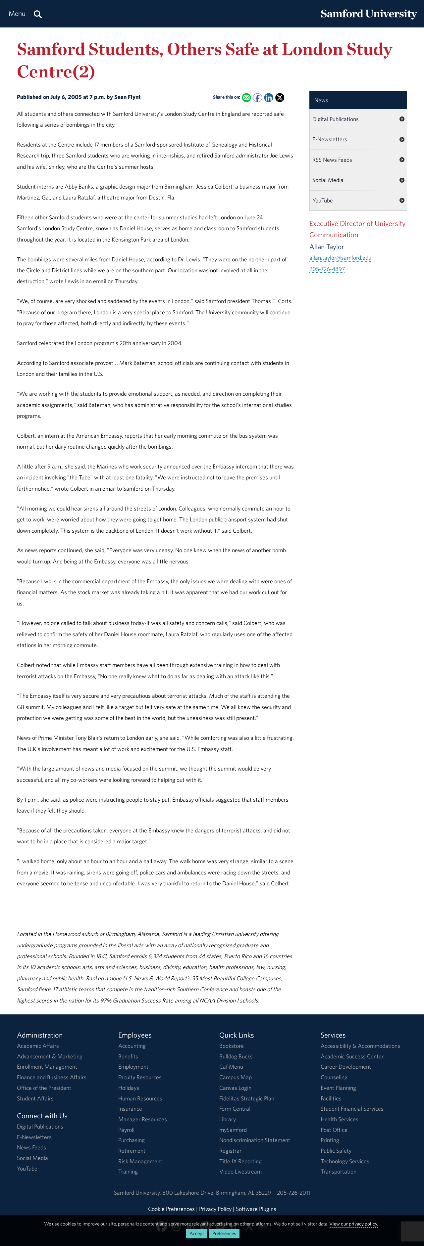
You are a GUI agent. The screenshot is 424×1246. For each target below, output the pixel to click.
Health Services (339, 1119)
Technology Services (345, 1161)
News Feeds (31, 1147)
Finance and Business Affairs (51, 1077)
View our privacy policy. (353, 1224)
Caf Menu (231, 1066)
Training (128, 1171)
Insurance (130, 1108)
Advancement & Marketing (49, 1056)
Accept (196, 1233)
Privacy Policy (215, 1209)
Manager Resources (142, 1119)
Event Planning (338, 1087)
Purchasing (131, 1140)
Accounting (132, 1045)
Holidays (128, 1087)
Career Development (346, 1066)
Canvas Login (235, 1087)
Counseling (334, 1077)
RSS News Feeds (332, 159)
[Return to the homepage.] (369, 20)
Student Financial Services (352, 1108)
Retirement (131, 1150)
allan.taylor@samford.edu (340, 257)
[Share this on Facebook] (257, 97)
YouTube (322, 200)
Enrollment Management (47, 1066)
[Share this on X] (279, 97)
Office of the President (44, 1087)
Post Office (334, 1130)
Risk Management (140, 1161)
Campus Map (235, 1077)
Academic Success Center (352, 1056)
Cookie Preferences (171, 1209)
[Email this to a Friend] (246, 97)
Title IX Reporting (240, 1161)
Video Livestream (240, 1171)
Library (227, 1119)
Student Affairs (35, 1098)
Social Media (328, 180)
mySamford (233, 1130)
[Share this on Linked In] (268, 97)
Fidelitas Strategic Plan (246, 1098)
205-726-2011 (293, 1192)
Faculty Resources (140, 1077)
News (321, 100)
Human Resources (140, 1098)
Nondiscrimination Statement (254, 1140)
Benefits (128, 1056)
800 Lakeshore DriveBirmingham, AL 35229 (216, 1192)
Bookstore (231, 1045)
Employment (133, 1066)
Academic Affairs (38, 1045)
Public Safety (336, 1150)
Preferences (224, 1233)
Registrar (230, 1150)
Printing (330, 1140)
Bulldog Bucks (236, 1056)
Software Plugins (256, 1209)
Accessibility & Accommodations (360, 1045)
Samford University (138, 1192)
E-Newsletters (329, 139)
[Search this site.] (37, 13)
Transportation (338, 1171)
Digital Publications (335, 119)
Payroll (126, 1130)
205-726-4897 (327, 269)
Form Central (234, 1108)
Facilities (331, 1098)
